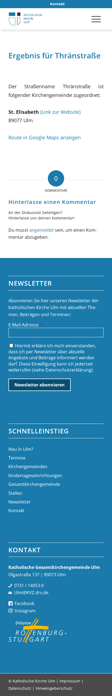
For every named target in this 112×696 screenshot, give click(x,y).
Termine (17, 458)
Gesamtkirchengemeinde (34, 484)
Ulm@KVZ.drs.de (31, 593)
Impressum (70, 681)
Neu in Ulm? (20, 449)
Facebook (24, 603)
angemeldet (41, 230)
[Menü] (96, 19)
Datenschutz (19, 688)
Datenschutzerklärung (68, 370)
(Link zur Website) (60, 111)
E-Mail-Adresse (25, 325)
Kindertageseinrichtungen (35, 475)
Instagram (25, 611)
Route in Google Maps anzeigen (44, 137)
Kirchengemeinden (27, 467)
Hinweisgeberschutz (54, 688)
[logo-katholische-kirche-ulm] (46, 19)
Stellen (15, 493)
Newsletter (19, 502)
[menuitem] (57, 3)
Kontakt (16, 511)
